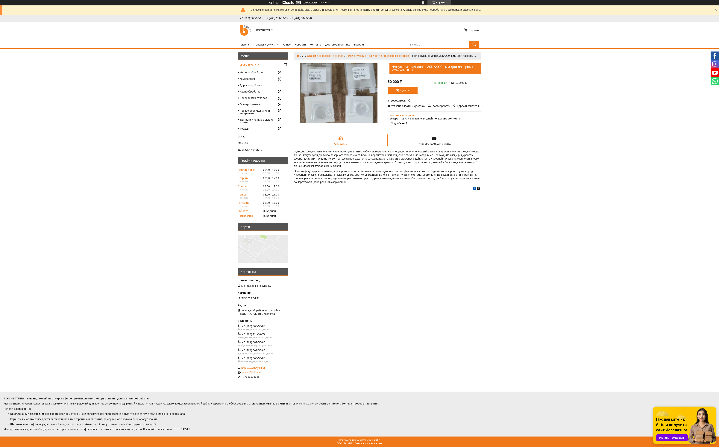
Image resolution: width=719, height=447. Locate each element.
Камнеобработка (250, 91)
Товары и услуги (264, 44)
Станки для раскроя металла (325, 55)
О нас (287, 44)
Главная (245, 44)
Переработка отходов (253, 97)
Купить (404, 90)
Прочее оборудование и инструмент (255, 112)
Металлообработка (251, 72)
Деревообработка (251, 85)
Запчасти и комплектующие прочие (257, 121)
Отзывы (243, 143)
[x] (478, 188)
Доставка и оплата (337, 44)
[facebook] (474, 188)
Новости (300, 44)
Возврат (358, 44)
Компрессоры (248, 78)
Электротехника (250, 104)
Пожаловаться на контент (368, 443)
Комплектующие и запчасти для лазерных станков (377, 55)
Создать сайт (310, 2)
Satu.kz (376, 440)
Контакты (315, 44)
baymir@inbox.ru (252, 372)
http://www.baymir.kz (253, 367)
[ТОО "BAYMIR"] (245, 30)
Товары (244, 128)
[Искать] (474, 44)
